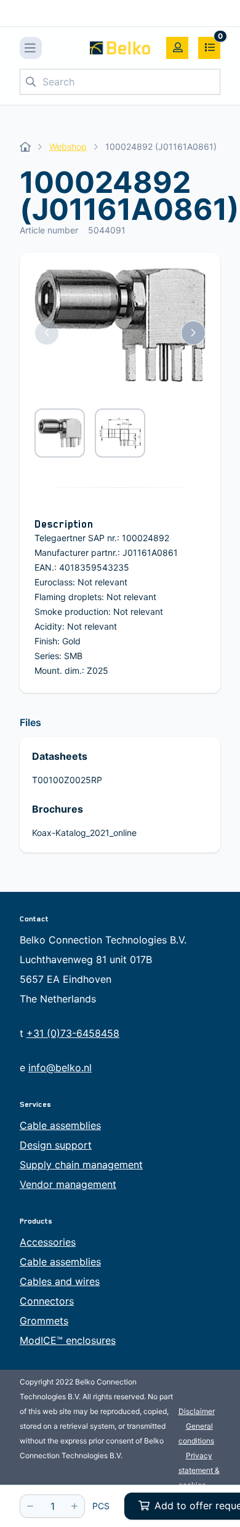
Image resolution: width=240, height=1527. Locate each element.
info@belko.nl (60, 1067)
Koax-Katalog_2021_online (84, 832)
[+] (74, 1506)
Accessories (48, 1242)
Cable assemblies (60, 1125)
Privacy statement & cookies (199, 1470)
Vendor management (68, 1184)
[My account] (177, 48)
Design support (56, 1145)
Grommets (44, 1320)
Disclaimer (196, 1411)
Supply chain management (81, 1164)
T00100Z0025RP (67, 780)
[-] (30, 1506)
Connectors (47, 1301)
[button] (46, 333)
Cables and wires (60, 1281)
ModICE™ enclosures (68, 1340)
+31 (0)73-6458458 (72, 1033)
